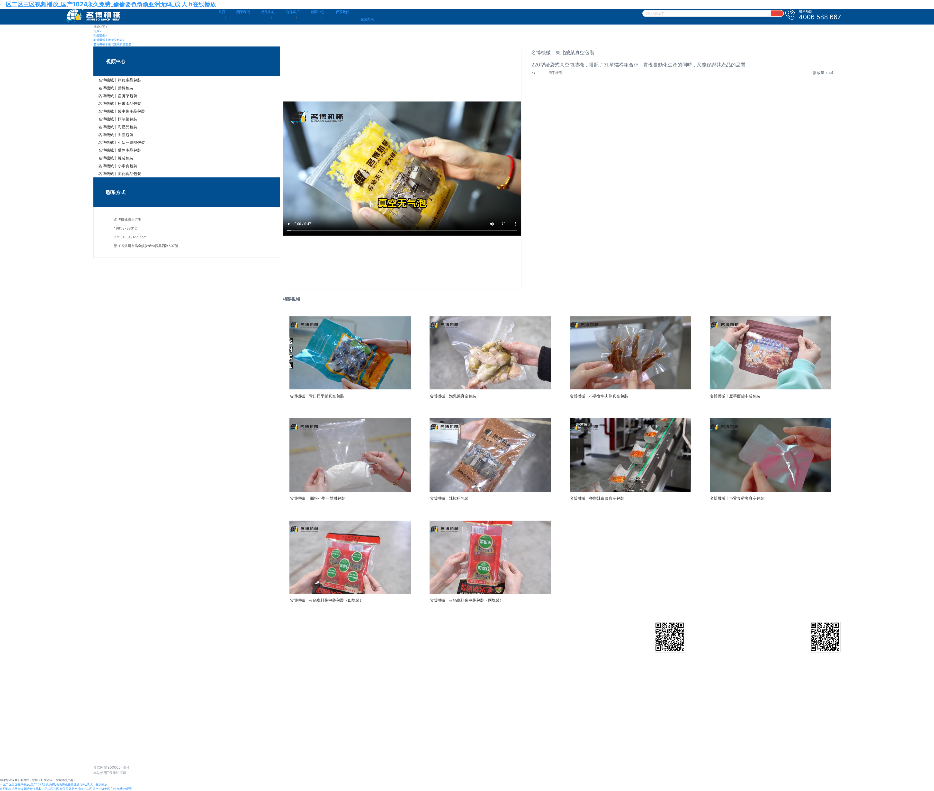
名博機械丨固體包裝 (115, 134)
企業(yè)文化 (103, 630)
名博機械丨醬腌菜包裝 (109, 40)
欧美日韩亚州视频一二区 (76, 789)
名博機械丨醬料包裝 (115, 87)
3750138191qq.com (130, 237)
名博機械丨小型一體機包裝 (121, 142)
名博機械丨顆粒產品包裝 (119, 80)
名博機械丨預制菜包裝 (117, 119)
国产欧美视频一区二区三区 (41, 789)
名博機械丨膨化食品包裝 (119, 173)
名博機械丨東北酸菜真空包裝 (112, 44)
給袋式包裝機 (282, 630)
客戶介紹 (464, 630)
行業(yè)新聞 (644, 637)
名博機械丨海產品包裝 (117, 126)
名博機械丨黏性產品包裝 (119, 150)
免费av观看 (124, 789)
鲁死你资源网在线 (11, 789)
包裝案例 (100, 35)
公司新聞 (640, 630)
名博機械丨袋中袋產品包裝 (121, 111)
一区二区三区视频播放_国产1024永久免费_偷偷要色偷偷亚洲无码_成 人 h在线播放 (108, 4)
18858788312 (125, 228)
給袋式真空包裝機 (285, 637)
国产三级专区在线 (104, 789)
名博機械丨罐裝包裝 (115, 158)
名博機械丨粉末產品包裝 (119, 103)
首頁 (97, 31)
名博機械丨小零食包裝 (117, 165)
